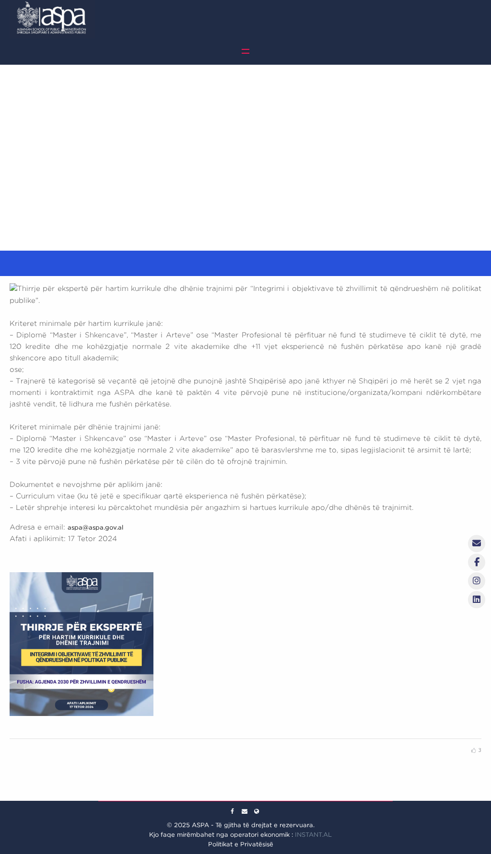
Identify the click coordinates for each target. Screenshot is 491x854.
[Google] (244, 811)
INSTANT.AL (313, 834)
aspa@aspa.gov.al (95, 527)
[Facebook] (232, 811)
